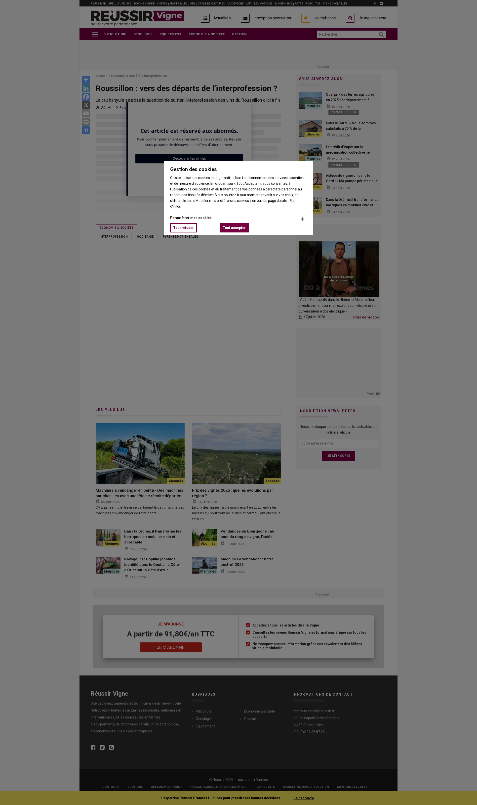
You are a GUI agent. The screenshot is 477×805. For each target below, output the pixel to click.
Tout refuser (183, 228)
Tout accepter (234, 228)
